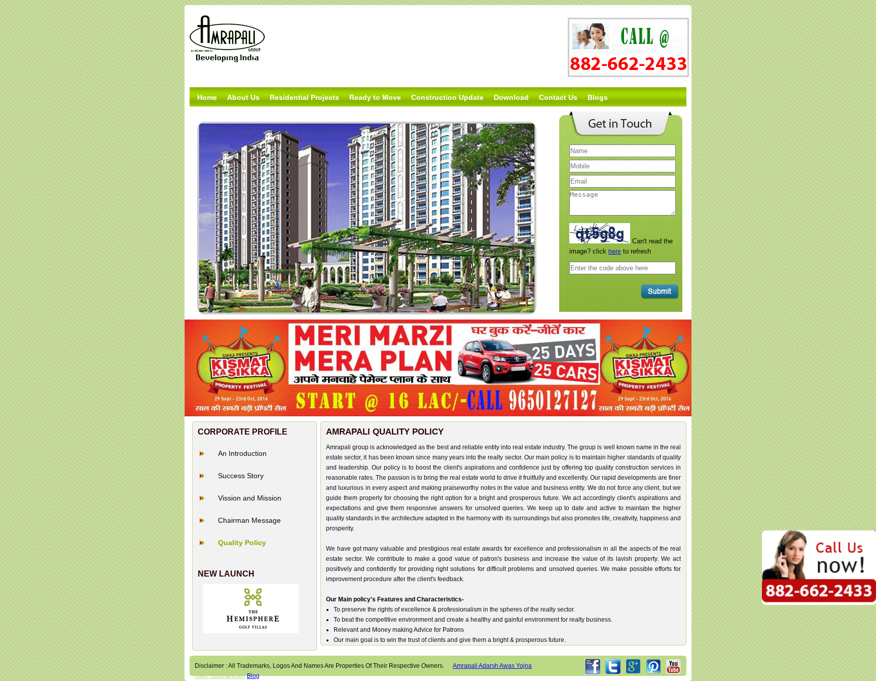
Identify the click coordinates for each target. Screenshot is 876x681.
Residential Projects (304, 97)
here (614, 251)
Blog (253, 675)
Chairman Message (249, 520)
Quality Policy (242, 543)
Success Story (241, 476)
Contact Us (558, 97)
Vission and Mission (249, 498)
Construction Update (447, 97)
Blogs (598, 97)
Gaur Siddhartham (220, 675)
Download (511, 97)
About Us (243, 97)
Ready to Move (375, 97)
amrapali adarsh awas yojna (492, 665)
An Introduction (242, 453)
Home (207, 97)
